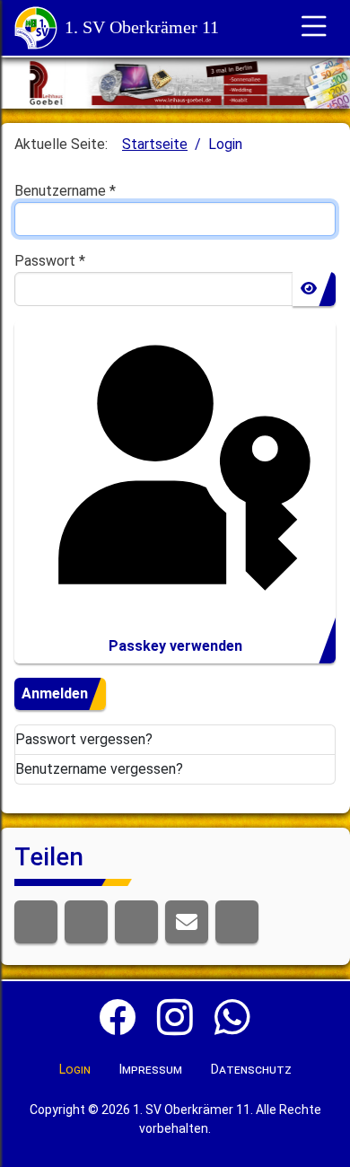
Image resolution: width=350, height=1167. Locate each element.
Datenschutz (251, 1069)
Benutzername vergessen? (99, 768)
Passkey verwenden (175, 645)
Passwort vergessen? (84, 739)
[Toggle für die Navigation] (314, 28)
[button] (35, 921)
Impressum (150, 1069)
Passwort (49, 260)
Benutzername (65, 190)
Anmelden (55, 693)
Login (75, 1069)
